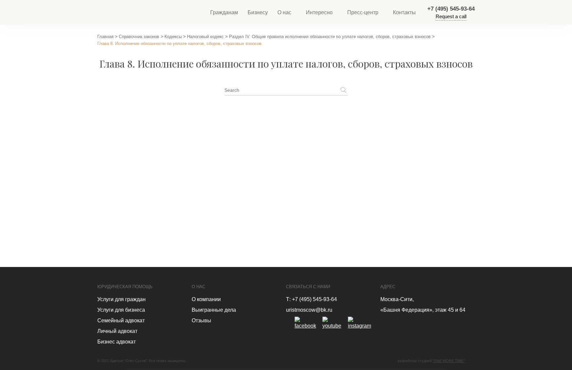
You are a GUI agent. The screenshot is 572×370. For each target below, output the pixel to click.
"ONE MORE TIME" (449, 361)
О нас (284, 12)
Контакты (404, 12)
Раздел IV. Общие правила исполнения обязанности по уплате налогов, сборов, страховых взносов (330, 36)
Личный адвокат (117, 331)
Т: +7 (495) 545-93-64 (311, 299)
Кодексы (173, 36)
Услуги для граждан (121, 299)
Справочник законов (139, 36)
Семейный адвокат (121, 320)
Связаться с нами (308, 286)
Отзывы (201, 320)
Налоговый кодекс (205, 36)
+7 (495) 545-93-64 (451, 9)
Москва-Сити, (397, 299)
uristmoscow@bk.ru (309, 310)
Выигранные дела (214, 310)
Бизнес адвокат (116, 341)
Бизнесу (258, 12)
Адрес (387, 286)
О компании (206, 299)
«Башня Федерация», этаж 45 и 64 (422, 310)
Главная (105, 36)
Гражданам (224, 12)
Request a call (451, 16)
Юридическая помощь (125, 286)
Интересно (319, 12)
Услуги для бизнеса (121, 310)
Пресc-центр (362, 12)
